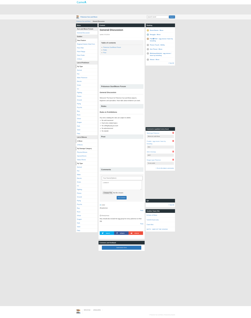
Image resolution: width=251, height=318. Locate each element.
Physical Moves (82, 152)
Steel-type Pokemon (153, 133)
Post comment (121, 197)
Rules (105, 50)
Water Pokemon (82, 77)
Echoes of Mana (152, 215)
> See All (171, 63)
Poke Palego (81, 51)
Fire (78, 74)
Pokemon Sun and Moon (88, 17)
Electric (79, 81)
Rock (78, 115)
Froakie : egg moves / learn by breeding (156, 142)
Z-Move (79, 59)
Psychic (79, 107)
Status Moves (81, 159)
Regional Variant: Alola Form (86, 44)
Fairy (78, 133)
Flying (79, 103)
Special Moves (81, 156)
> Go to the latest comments (165, 168)
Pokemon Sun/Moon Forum (112, 47)
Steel (78, 130)
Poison (79, 96)
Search (172, 17)
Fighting (79, 92)
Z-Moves (80, 145)
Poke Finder (81, 55)
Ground (79, 100)
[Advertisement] (125, 9)
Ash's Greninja (151, 152)
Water (79, 174)
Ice (78, 89)
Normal (79, 70)
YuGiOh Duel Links (153, 220)
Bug (78, 111)
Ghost (79, 118)
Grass (79, 85)
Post (104, 52)
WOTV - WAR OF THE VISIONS (157, 229)
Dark (78, 126)
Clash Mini (150, 224)
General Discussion (83, 33)
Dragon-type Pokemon (154, 160)
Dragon (79, 122)
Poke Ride (80, 48)
